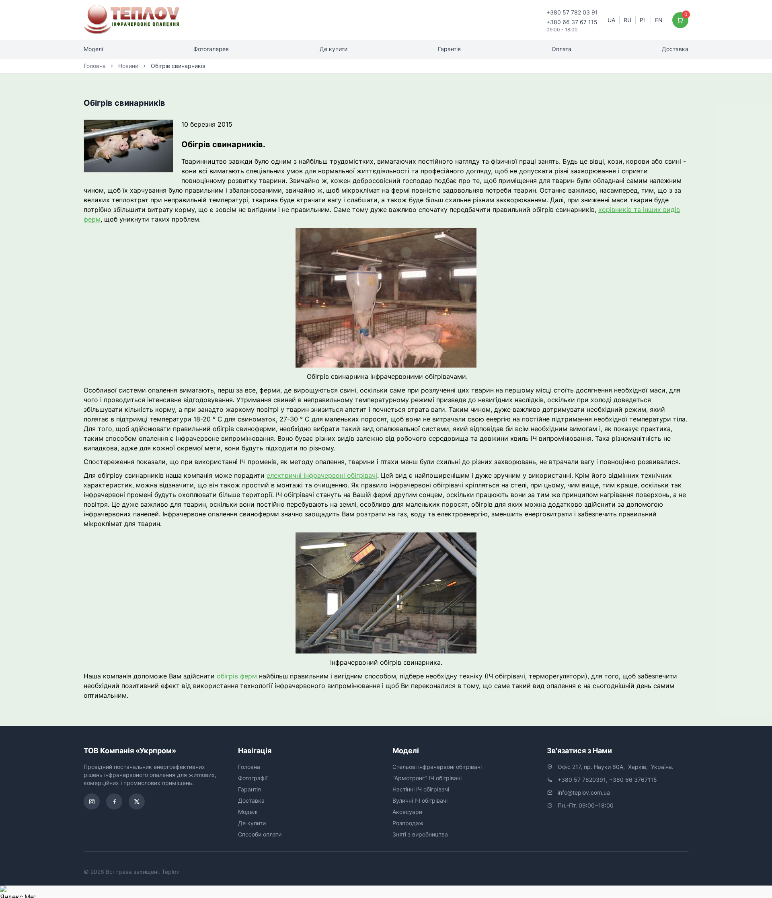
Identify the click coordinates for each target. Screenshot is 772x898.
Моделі (93, 48)
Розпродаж (408, 823)
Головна (95, 65)
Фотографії (252, 778)
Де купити (333, 48)
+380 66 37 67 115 (571, 21)
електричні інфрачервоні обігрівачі (322, 475)
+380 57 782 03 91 (572, 12)
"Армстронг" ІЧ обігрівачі (427, 778)
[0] (680, 20)
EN (659, 19)
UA (611, 19)
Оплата (561, 48)
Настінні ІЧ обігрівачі (420, 789)
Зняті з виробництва (420, 834)
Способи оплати (259, 834)
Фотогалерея (211, 48)
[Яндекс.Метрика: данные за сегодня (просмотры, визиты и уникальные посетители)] (17, 892)
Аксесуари (407, 811)
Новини (128, 65)
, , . (615, 766)
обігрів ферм (237, 676)
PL (643, 19)
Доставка (675, 48)
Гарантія (449, 48)
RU (627, 19)
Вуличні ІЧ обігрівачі (420, 800)
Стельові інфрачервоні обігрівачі (437, 766)
